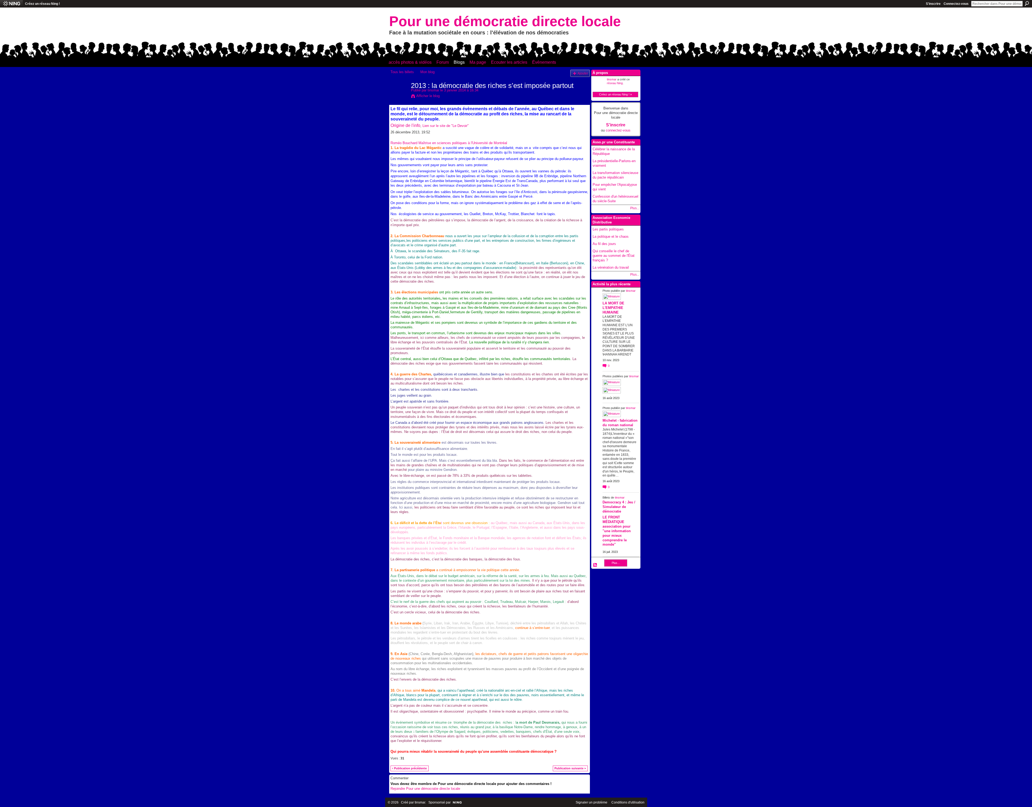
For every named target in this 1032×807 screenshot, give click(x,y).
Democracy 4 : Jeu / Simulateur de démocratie (619, 506)
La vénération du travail (611, 267)
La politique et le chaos (611, 236)
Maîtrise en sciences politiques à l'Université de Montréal (462, 143)
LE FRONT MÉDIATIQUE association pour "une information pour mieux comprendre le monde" (617, 530)
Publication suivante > (570, 768)
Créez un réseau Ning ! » (615, 94)
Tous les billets (402, 72)
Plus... (634, 208)
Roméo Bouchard (403, 143)
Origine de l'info (405, 125)
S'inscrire (933, 4)
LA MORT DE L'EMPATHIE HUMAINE (613, 307)
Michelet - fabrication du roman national (620, 422)
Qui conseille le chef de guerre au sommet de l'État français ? (614, 255)
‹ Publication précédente (409, 768)
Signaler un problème (591, 802)
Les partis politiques (608, 229)
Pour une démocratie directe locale (505, 21)
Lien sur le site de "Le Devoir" (445, 126)
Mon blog (427, 72)
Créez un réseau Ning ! (42, 4)
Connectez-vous (956, 4)
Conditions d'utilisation (627, 802)
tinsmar (433, 90)
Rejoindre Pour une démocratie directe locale (425, 789)
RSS (595, 565)
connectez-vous (618, 130)
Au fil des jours (604, 244)
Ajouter (583, 73)
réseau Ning (615, 83)
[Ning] (11, 4)
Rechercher (1027, 3)
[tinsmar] (399, 96)
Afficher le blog (428, 96)
